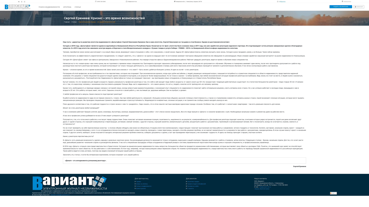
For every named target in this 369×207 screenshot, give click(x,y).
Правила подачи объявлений (196, 184)
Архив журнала (141, 188)
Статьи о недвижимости (143, 186)
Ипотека (67, 7)
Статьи (78, 7)
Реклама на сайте (193, 186)
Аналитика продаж (193, 181)
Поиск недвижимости (49, 7)
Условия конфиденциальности (60, 195)
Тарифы (138, 181)
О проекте (190, 188)
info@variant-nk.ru (265, 187)
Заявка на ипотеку (142, 184)
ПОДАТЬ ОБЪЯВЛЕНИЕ (340, 6)
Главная (67, 22)
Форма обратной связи (262, 189)
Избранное (282, 1)
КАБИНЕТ (359, 6)
